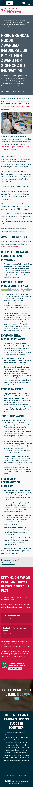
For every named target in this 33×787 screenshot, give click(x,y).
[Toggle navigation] (29, 10)
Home (3, 20)
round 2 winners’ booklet (10, 247)
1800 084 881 (22, 696)
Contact (25, 775)
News (23, 20)
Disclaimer (18, 775)
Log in (9, 3)
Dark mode (28, 3)
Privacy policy (9, 775)
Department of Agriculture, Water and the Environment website (15, 148)
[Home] (11, 10)
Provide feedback (8, 563)
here (24, 231)
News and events (13, 20)
